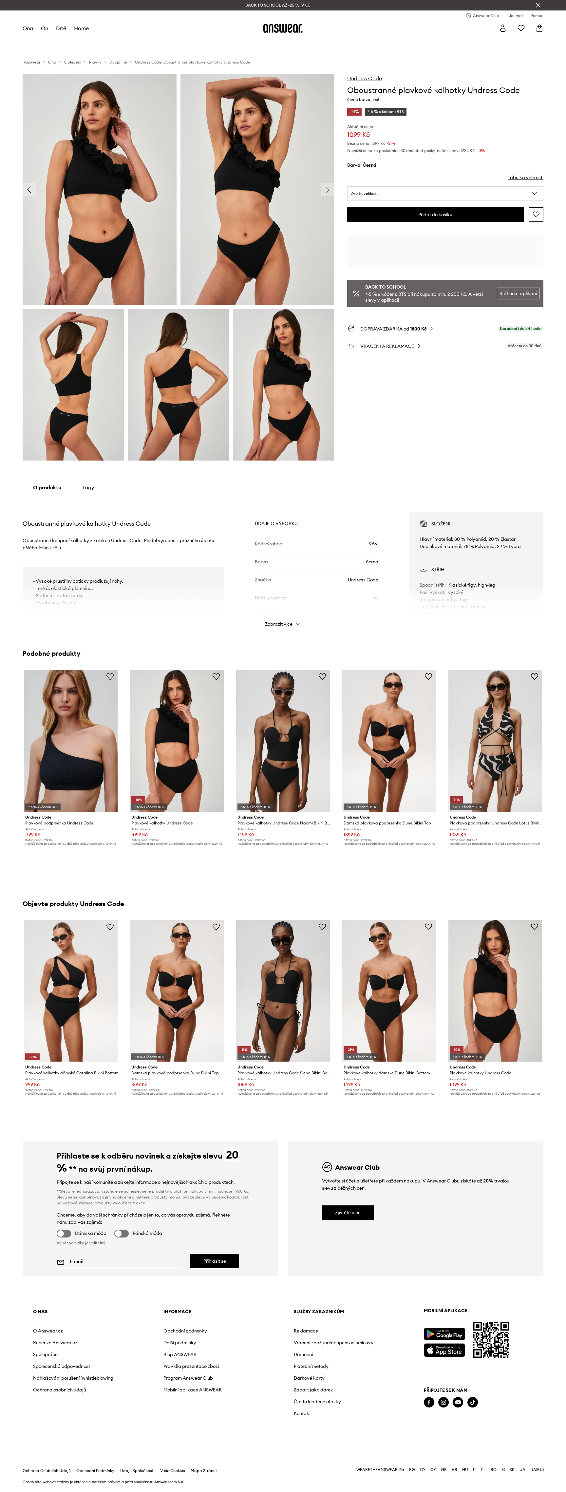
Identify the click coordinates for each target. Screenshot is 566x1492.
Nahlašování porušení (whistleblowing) (74, 1378)
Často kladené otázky (317, 1402)
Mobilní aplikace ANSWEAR (192, 1390)
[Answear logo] (283, 28)
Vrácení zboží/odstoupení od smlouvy (333, 1343)
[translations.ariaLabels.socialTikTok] (472, 1402)
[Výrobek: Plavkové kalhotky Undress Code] (177, 741)
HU (465, 1469)
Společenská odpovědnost (61, 1366)
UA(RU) (537, 1469)
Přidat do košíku (435, 214)
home (81, 28)
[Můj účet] (503, 28)
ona (28, 28)
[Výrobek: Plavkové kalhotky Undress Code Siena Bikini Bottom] (283, 991)
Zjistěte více (348, 1213)
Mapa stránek (204, 1470)
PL (483, 1469)
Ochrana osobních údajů (59, 1390)
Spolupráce (45, 1354)
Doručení (303, 1354)
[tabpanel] (283, 563)
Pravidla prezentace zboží (191, 1366)
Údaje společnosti (137, 1470)
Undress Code (364, 78)
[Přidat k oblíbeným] (536, 214)
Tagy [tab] (88, 487)
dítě (61, 28)
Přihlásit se (214, 1261)
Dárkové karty (309, 1378)
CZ (433, 1469)
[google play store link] (444, 1334)
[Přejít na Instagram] (443, 1402)
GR (444, 1469)
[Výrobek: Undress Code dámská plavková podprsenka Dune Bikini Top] (389, 741)
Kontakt (302, 1413)
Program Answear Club (188, 1378)
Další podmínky (179, 1343)
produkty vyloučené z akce (120, 1202)
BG (412, 1469)
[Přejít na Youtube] (458, 1402)
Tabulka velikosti (525, 177)
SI (503, 1469)
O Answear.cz (48, 1331)
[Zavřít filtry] (538, 5)
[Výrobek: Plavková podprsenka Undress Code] (71, 741)
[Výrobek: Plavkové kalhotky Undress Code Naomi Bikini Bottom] (283, 741)
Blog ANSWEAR (180, 1354)
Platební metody (311, 1366)
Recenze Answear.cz (55, 1343)
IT (474, 1469)
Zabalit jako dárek (313, 1390)
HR (454, 1469)
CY (422, 1469)
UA (522, 1469)
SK (512, 1469)
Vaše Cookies (172, 1470)
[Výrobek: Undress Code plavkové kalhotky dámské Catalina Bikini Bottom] (71, 991)
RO (494, 1469)
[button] (445, 193)
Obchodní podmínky (185, 1331)
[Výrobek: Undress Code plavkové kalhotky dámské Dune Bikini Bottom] (389, 991)
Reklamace (306, 1331)
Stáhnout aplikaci (518, 293)
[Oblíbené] (521, 28)
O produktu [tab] (47, 487)
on (44, 28)
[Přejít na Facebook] (429, 1402)
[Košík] (539, 28)
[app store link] (444, 1349)
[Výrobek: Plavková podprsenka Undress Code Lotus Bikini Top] (495, 741)
